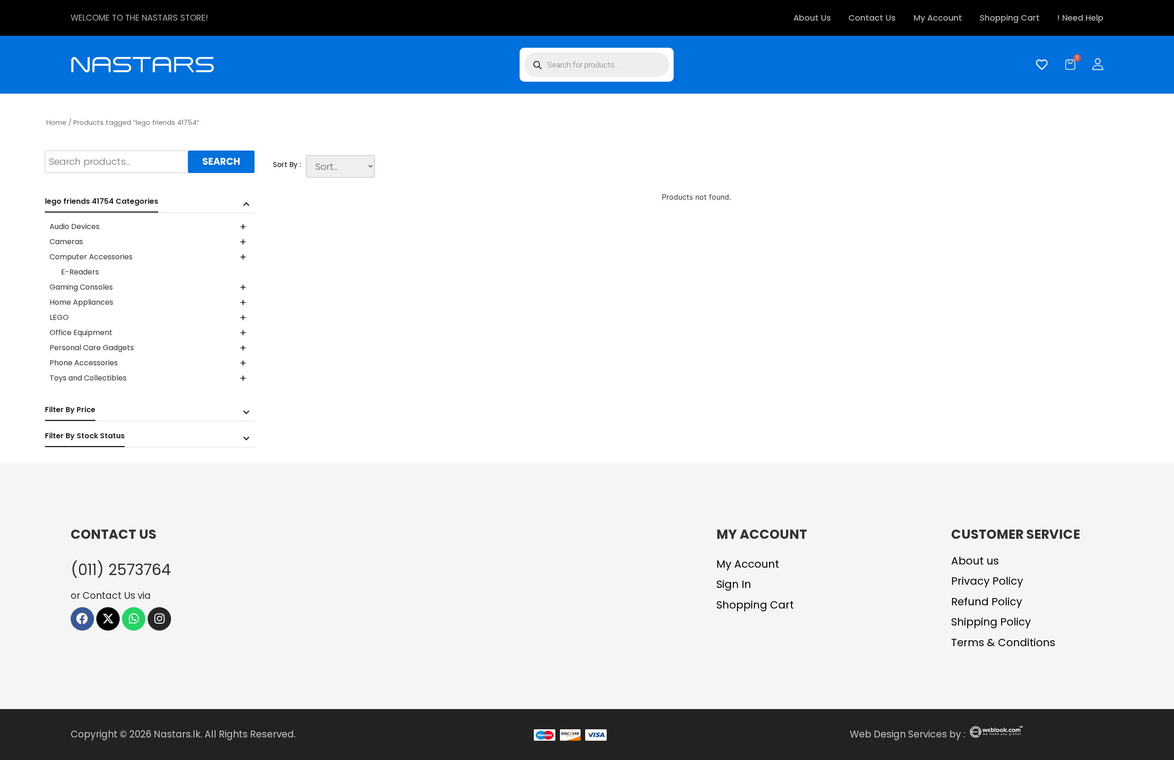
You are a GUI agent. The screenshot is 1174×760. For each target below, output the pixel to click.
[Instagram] (159, 619)
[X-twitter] (108, 619)
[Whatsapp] (133, 619)
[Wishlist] (1039, 64)
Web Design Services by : (907, 734)
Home (56, 122)
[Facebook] (82, 619)
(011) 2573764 (121, 570)
